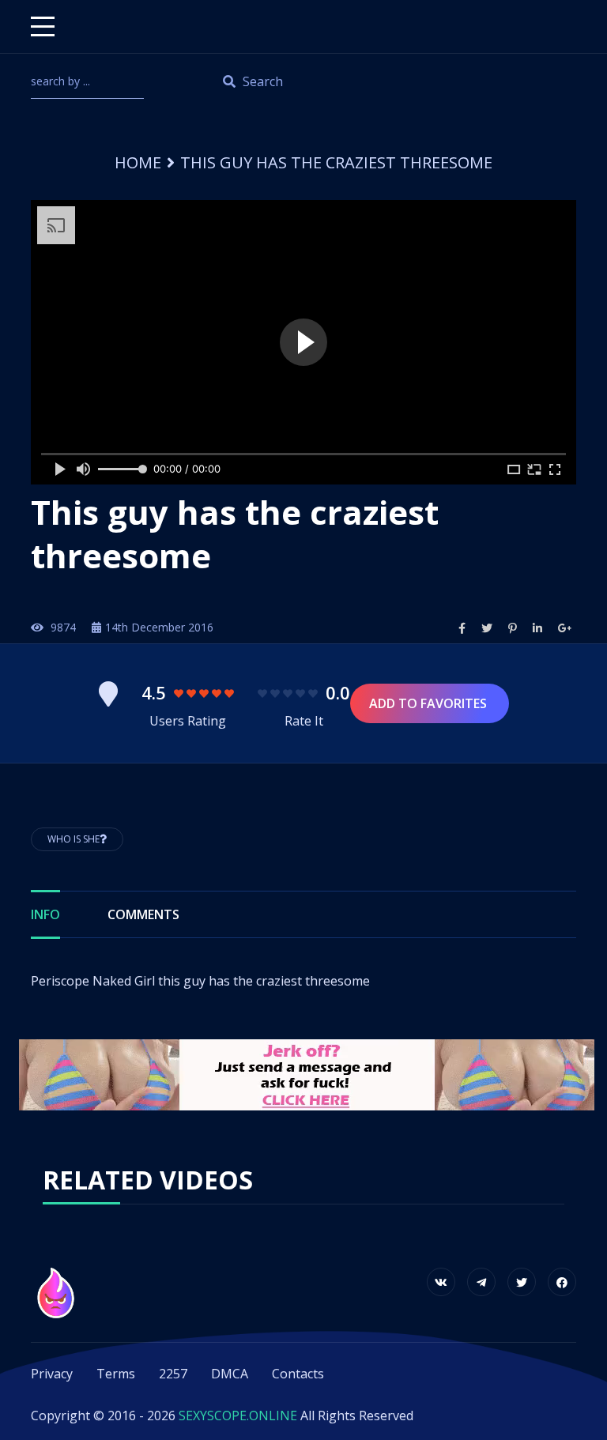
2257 (173, 1373)
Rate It (304, 720)
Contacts (298, 1373)
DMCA (229, 1373)
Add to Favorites (429, 703)
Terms (115, 1373)
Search (261, 81)
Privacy (52, 1373)
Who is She (73, 839)
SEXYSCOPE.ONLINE (238, 1415)
